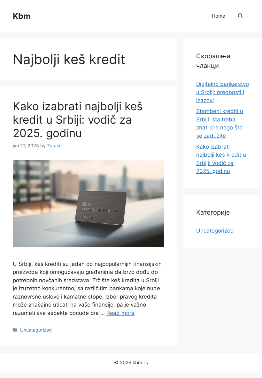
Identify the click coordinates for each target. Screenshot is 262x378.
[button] (240, 16)
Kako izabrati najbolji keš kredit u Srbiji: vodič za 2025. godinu (78, 119)
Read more (120, 313)
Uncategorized (36, 330)
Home (218, 16)
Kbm (22, 16)
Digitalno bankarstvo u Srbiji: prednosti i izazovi (222, 92)
